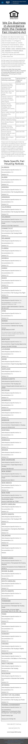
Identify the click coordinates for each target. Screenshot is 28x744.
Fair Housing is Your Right (18, 293)
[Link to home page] (8, 2)
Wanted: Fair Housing (17, 325)
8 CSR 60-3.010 (10, 427)
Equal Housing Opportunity (18, 344)
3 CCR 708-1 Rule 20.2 (12, 225)
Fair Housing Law (16, 383)
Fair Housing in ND (16, 519)
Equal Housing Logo (7, 715)
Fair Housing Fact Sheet (17, 212)
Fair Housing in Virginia (17, 648)
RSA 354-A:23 (10, 468)
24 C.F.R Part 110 (10, 719)
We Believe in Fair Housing (18, 658)
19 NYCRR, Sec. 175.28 (12, 501)
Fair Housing (14, 668)
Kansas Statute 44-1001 (8, 329)
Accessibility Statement (9, 742)
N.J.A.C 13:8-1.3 (10, 480)
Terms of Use (10, 740)
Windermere (21, 739)
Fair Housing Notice (19, 742)
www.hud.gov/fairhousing (14, 732)
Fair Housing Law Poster (18, 699)
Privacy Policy (17, 740)
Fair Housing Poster (16, 233)
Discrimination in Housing (18, 425)
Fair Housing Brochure (17, 192)
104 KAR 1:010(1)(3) (11, 346)
